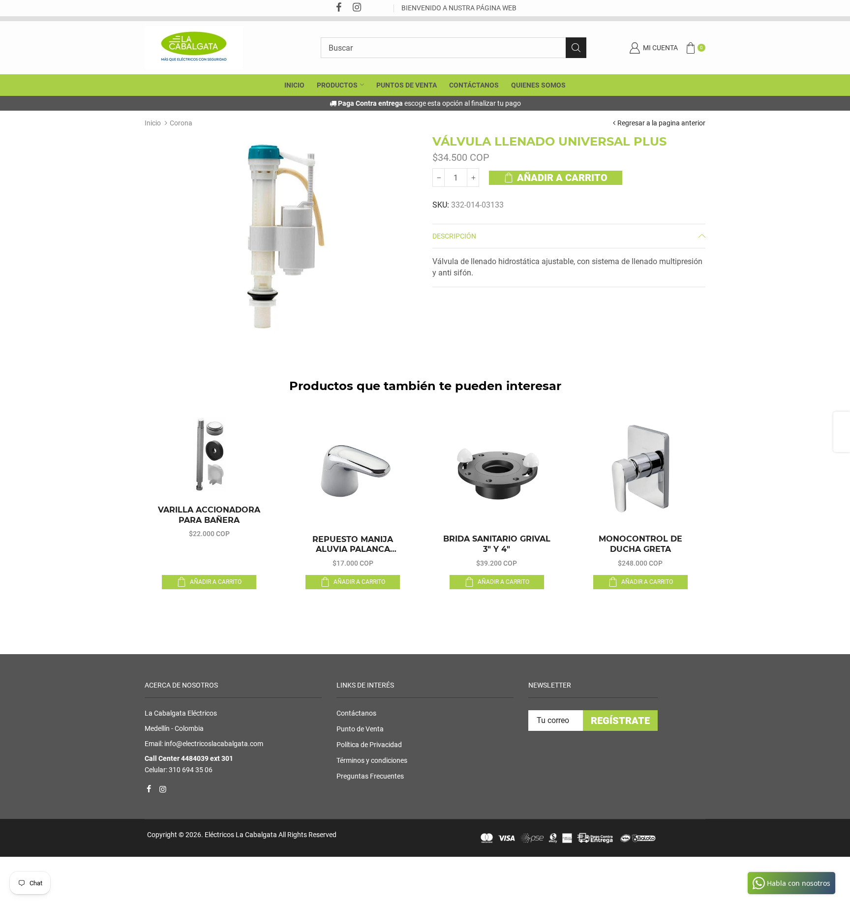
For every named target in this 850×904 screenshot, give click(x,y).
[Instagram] (357, 8)
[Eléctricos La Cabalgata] (194, 47)
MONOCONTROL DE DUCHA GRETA (640, 544)
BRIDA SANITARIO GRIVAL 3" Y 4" (496, 544)
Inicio (153, 123)
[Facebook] (338, 8)
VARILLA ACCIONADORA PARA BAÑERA (209, 515)
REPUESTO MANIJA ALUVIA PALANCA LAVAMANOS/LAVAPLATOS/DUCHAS (353, 545)
